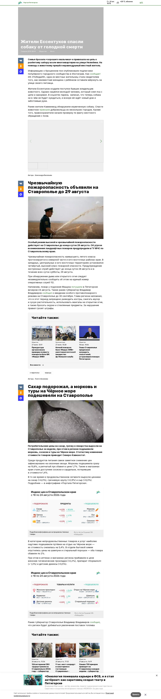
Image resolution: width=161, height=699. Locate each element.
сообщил (47, 293)
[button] (33, 680)
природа (48, 373)
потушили (76, 287)
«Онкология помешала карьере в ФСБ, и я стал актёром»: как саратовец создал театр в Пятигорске (79, 680)
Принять (135, 694)
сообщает (95, 74)
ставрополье (34, 373)
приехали (44, 109)
